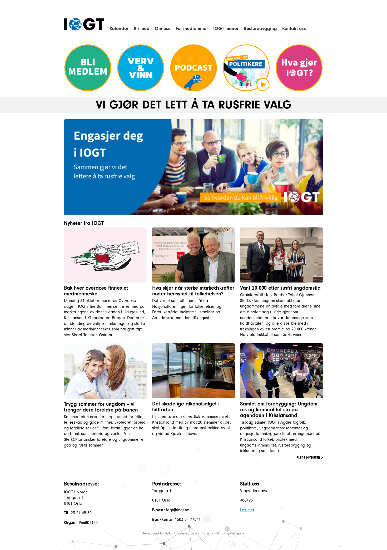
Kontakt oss (294, 28)
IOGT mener (226, 28)
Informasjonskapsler (230, 533)
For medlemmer (192, 28)
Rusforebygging (260, 28)
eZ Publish (203, 533)
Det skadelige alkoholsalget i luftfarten (186, 407)
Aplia (169, 533)
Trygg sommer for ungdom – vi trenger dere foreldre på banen (101, 407)
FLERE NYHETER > (309, 457)
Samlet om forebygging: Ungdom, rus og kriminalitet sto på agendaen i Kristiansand (279, 409)
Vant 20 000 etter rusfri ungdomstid (280, 288)
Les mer (247, 510)
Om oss (162, 28)
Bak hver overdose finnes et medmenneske (96, 291)
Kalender (119, 28)
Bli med (142, 28)
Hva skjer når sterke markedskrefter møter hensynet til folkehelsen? (193, 291)
